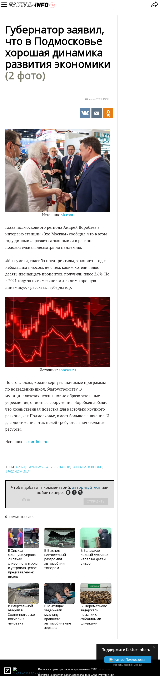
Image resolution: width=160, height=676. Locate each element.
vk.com (67, 214)
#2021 (20, 467)
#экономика (17, 471)
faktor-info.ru (35, 441)
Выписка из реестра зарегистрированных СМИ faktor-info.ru (75, 669)
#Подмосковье (87, 467)
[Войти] (155, 5)
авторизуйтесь (86, 487)
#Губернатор (58, 467)
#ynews (36, 467)
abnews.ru (67, 369)
